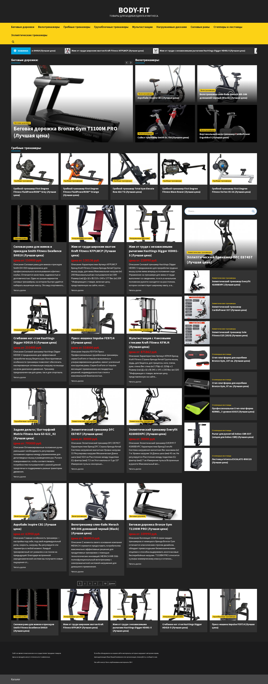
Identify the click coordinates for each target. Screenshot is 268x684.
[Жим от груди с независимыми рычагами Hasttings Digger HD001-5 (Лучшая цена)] (154, 223)
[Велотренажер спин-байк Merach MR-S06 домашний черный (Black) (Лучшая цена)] (96, 501)
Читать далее (19, 290)
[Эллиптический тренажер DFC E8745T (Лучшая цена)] (96, 406)
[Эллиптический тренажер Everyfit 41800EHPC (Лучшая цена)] (154, 406)
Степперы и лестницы (228, 27)
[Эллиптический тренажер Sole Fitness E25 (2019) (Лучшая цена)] (197, 332)
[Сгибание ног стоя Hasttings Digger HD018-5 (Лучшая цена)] (39, 315)
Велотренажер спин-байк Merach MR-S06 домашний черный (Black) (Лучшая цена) (95, 528)
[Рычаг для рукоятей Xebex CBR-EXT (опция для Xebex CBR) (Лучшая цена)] (197, 434)
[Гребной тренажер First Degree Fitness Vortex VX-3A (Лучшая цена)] (233, 169)
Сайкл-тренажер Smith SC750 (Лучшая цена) (163, 137)
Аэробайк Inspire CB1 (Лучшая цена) (158, 97)
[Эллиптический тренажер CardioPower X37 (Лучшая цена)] (197, 307)
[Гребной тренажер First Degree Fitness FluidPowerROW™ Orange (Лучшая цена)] (84, 169)
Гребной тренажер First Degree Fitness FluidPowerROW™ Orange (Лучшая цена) (81, 192)
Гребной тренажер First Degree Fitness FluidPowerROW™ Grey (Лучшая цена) (34, 192)
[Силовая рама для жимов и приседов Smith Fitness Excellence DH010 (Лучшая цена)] (39, 223)
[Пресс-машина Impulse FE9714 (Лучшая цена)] (96, 315)
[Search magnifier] (253, 211)
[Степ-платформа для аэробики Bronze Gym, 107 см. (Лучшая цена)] (197, 358)
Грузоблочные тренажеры (111, 27)
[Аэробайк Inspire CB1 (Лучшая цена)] (39, 501)
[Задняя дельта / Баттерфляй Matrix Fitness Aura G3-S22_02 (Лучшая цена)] (39, 406)
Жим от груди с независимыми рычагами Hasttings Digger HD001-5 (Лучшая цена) (174, 50)
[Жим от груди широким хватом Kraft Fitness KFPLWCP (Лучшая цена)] (96, 223)
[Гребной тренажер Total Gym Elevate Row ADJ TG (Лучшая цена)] (134, 169)
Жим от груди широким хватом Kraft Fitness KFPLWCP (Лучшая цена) (79, 50)
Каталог (15, 679)
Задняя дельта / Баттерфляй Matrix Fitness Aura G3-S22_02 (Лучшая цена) (34, 434)
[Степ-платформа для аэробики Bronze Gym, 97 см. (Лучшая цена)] (197, 383)
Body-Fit (134, 10)
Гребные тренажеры (77, 27)
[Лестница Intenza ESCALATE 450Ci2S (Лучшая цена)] (197, 459)
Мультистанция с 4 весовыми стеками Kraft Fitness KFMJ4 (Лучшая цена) (150, 342)
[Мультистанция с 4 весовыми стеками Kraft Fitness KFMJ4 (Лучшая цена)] (154, 315)
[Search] (13, 41)
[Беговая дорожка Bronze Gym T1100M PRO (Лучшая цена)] (154, 501)
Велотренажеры (49, 27)
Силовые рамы (200, 27)
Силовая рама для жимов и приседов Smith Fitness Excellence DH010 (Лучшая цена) (37, 251)
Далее (112, 583)
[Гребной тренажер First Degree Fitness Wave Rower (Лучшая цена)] (183, 169)
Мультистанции (142, 27)
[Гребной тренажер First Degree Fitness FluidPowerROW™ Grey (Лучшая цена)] (34, 169)
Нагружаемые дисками (171, 27)
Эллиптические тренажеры (29, 35)
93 (105, 583)
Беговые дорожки (22, 27)
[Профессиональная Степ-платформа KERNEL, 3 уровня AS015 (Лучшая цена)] (197, 408)
